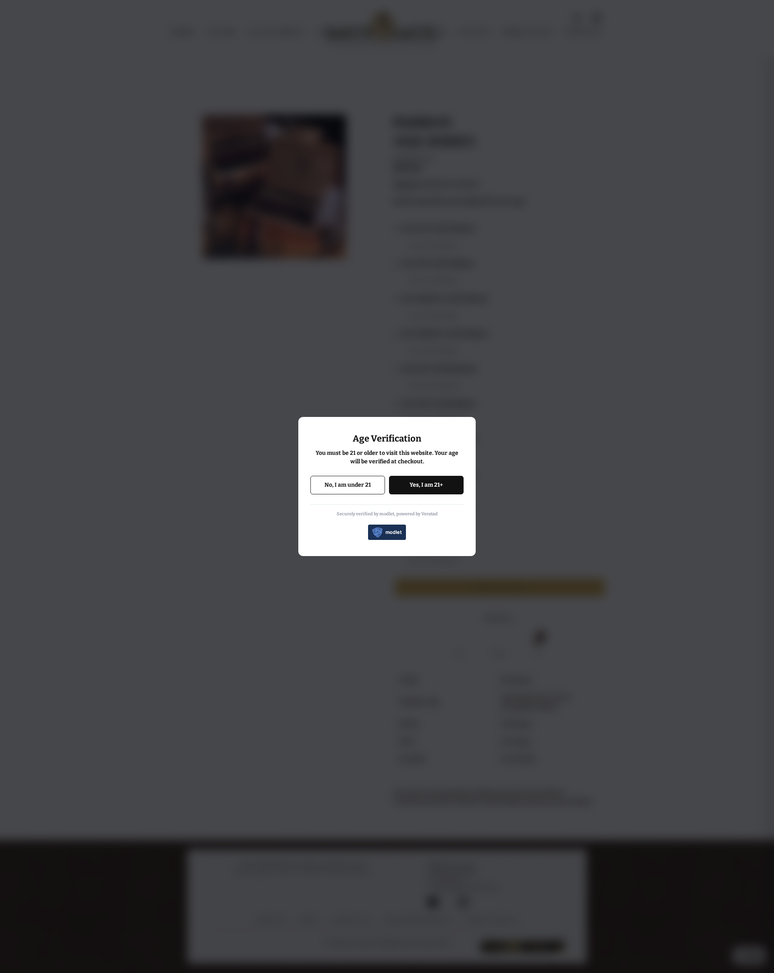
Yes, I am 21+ (426, 484)
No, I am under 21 (348, 484)
